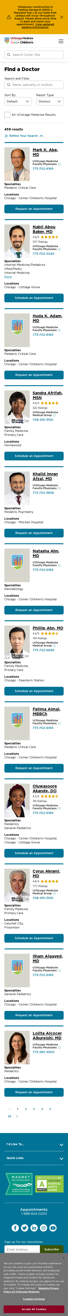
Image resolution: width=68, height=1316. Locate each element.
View (39, 24)
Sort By (9, 95)
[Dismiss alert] (62, 17)
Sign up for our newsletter (23, 1242)
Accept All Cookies (34, 1309)
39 (9, 1116)
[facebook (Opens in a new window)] (15, 1228)
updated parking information (38, 26)
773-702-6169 (43, 168)
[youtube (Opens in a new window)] (53, 1228)
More (8, 277)
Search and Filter (17, 78)
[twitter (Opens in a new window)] (24, 1228)
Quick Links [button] (15, 1158)
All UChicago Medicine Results (34, 114)
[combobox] (7, 101)
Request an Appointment (34, 209)
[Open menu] (61, 41)
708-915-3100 (43, 420)
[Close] (64, 1258)
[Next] (18, 1116)
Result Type (45, 95)
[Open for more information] (59, 164)
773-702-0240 (43, 253)
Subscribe (51, 1249)
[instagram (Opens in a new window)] (43, 1228)
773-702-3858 (43, 493)
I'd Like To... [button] (15, 1144)
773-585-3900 (43, 1052)
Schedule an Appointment (34, 298)
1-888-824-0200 (34, 1211)
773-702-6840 (43, 650)
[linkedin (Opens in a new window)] (34, 1228)
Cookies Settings (34, 1299)
